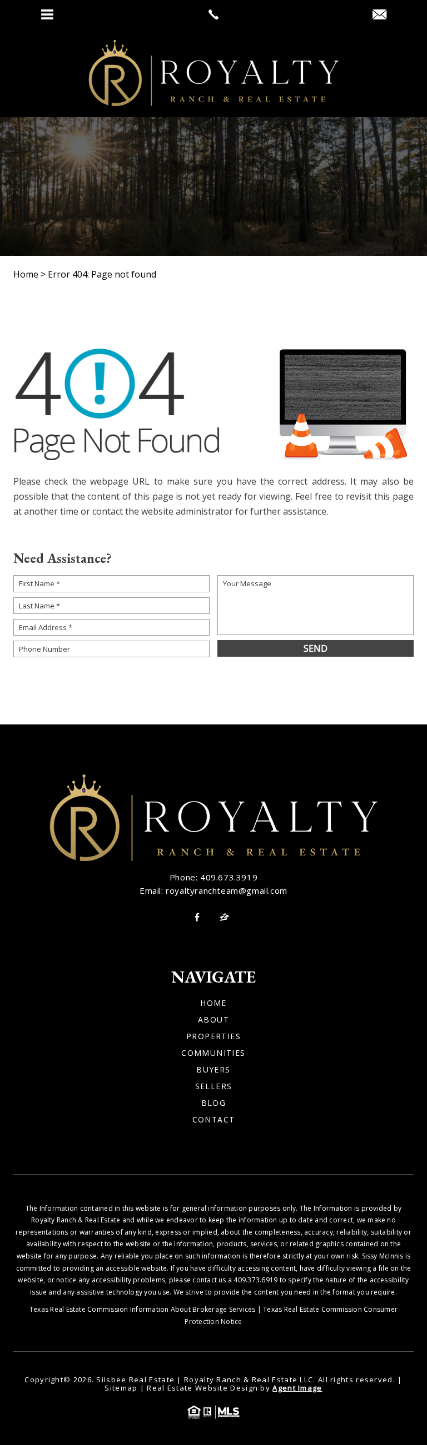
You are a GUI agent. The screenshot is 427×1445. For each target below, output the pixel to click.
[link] (213, 14)
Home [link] (213, 1003)
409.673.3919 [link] (228, 877)
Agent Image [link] (297, 1388)
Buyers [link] (213, 1070)
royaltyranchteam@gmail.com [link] (226, 890)
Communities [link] (213, 1053)
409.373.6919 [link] (255, 1280)
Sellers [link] (213, 1086)
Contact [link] (213, 1120)
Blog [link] (213, 1103)
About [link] (213, 1020)
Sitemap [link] (121, 1388)
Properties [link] (213, 1036)
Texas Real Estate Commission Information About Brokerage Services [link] (142, 1309)
